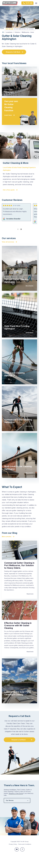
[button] (21, 229)
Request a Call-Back (13, 52)
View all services (8, 242)
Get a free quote (9, 190)
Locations (9, 32)
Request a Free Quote (16, 793)
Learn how (8, 115)
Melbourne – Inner (28, 32)
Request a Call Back (19, 740)
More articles (6, 536)
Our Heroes (10, 800)
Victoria (17, 32)
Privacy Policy (13, 844)
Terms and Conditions (24, 844)
